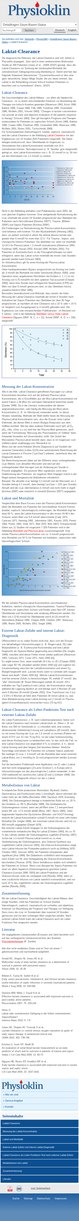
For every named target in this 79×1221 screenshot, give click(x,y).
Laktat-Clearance (11, 1123)
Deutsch (60, 29)
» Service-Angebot (13, 1100)
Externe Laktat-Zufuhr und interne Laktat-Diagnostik (28, 1147)
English (72, 29)
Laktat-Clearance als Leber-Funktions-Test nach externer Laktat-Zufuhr (38, 1155)
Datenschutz (43, 1198)
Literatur (7, 1179)
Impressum (61, 1198)
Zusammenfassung (12, 1171)
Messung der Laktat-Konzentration (20, 1131)
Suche (15, 1198)
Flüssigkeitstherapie (12, 941)
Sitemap (28, 1198)
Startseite (29, 39)
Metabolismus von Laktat (15, 1163)
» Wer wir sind (10, 1094)
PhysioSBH (42, 39)
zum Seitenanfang (40, 1188)
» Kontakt (8, 1106)
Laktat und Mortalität (13, 1139)
